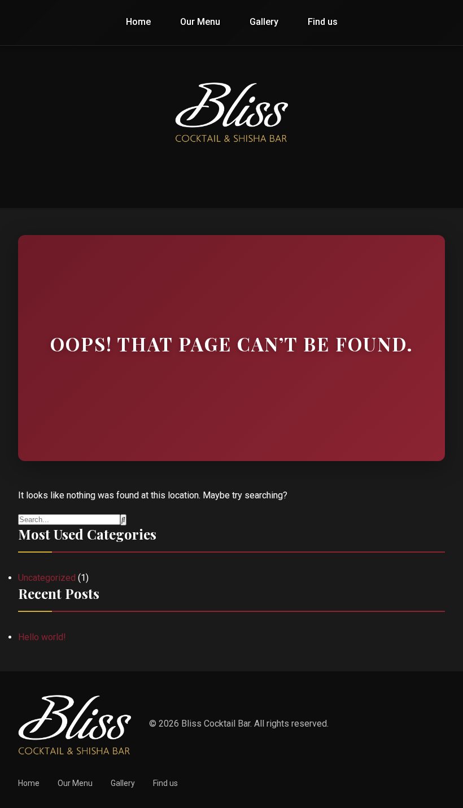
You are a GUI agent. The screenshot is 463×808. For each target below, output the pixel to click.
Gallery (264, 21)
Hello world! (42, 637)
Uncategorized (47, 577)
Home (138, 21)
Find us (323, 21)
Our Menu (200, 21)
